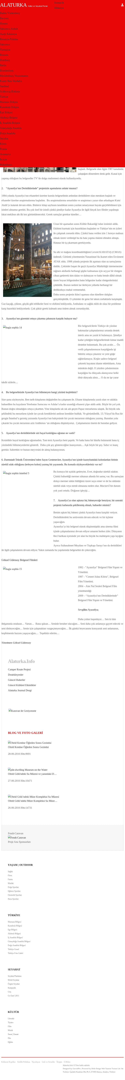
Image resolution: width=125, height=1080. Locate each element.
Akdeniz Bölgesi (8, 117)
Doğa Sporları (13, 887)
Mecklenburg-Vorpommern (14, 75)
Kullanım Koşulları (8, 1062)
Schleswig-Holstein (10, 91)
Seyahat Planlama (14, 976)
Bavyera (4, 18)
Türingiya (5, 49)
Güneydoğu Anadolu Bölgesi (19, 941)
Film (9, 1026)
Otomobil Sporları (15, 895)
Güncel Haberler (16, 680)
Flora (10, 875)
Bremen (4, 54)
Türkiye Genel (13, 949)
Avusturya (5, 154)
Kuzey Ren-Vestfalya (11, 81)
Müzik (10, 1030)
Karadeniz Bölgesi (9, 107)
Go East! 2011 (13, 996)
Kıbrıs (3, 143)
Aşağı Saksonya (8, 34)
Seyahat (4, 138)
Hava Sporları (13, 899)
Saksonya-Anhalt (9, 28)
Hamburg (5, 60)
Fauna (10, 879)
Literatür (11, 1018)
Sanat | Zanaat (13, 1034)
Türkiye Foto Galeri (15, 953)
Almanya (58, 7)
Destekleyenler (15, 674)
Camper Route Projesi (19, 669)
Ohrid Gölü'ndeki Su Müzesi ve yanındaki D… (32, 774)
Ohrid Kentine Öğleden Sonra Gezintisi (28, 747)
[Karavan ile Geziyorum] (22, 710)
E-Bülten (67, 1062)
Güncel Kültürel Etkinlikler (22, 685)
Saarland (4, 86)
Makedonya (6, 164)
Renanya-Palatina (9, 39)
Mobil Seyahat (13, 980)
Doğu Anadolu (7, 133)
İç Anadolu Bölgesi (10, 122)
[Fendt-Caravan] (17, 837)
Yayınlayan (36, 1062)
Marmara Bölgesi (9, 101)
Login (122, 5)
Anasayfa (59, 2)
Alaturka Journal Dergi (20, 690)
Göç (9, 992)
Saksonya (5, 44)
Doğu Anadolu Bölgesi (17, 945)
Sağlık (10, 871)
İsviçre (3, 159)
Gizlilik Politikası (23, 1062)
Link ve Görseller (48, 1062)
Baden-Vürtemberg (10, 13)
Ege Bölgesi (6, 112)
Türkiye (4, 96)
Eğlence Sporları (14, 891)
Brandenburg (7, 70)
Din (9, 1038)
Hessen (3, 23)
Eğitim (10, 1042)
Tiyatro (10, 1022)
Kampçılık (12, 988)
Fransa (3, 149)
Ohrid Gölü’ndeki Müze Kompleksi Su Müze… (32, 800)
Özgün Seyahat (14, 984)
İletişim (59, 1062)
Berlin (3, 65)
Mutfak (11, 883)
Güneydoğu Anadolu (11, 128)
